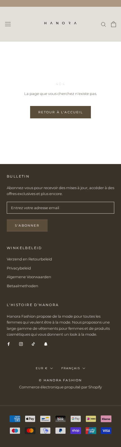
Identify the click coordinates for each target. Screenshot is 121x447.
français (70, 368)
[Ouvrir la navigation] (8, 24)
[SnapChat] (46, 344)
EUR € (42, 368)
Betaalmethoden (22, 286)
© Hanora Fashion (60, 380)
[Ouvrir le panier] (113, 24)
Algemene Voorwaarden (29, 277)
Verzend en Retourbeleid (29, 259)
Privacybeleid (19, 268)
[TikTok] (33, 344)
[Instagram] (21, 344)
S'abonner (27, 225)
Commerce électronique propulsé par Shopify (60, 387)
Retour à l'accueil (60, 112)
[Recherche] (103, 24)
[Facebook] (8, 344)
